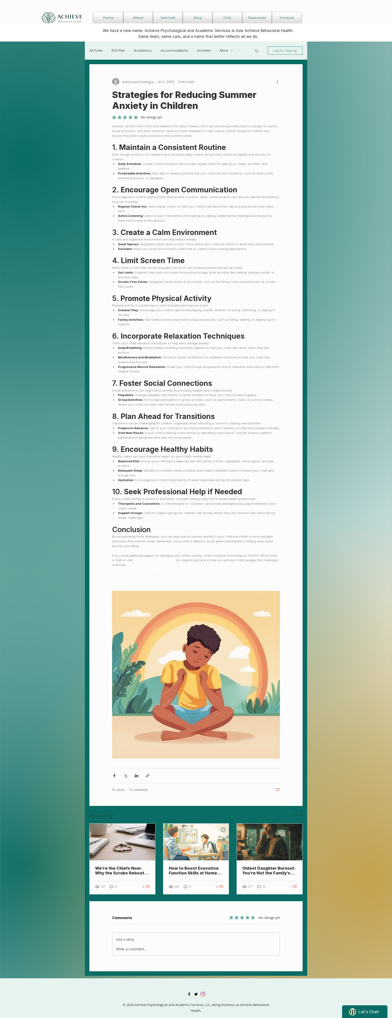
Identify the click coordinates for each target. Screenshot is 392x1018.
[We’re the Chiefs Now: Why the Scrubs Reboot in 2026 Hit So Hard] (122, 842)
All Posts (96, 50)
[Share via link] (147, 775)
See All (297, 815)
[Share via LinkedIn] (136, 775)
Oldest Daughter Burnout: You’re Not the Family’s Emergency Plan (269, 870)
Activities (204, 50)
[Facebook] (189, 994)
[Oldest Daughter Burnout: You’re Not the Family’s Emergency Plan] (269, 842)
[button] (256, 50)
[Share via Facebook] (114, 775)
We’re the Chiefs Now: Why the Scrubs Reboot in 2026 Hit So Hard (122, 870)
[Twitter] (196, 994)
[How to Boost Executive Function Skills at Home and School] (196, 842)
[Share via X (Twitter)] (125, 775)
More (224, 50)
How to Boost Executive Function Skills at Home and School (194, 870)
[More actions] (277, 81)
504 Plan (118, 50)
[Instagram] (203, 994)
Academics (143, 50)
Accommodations (174, 50)
